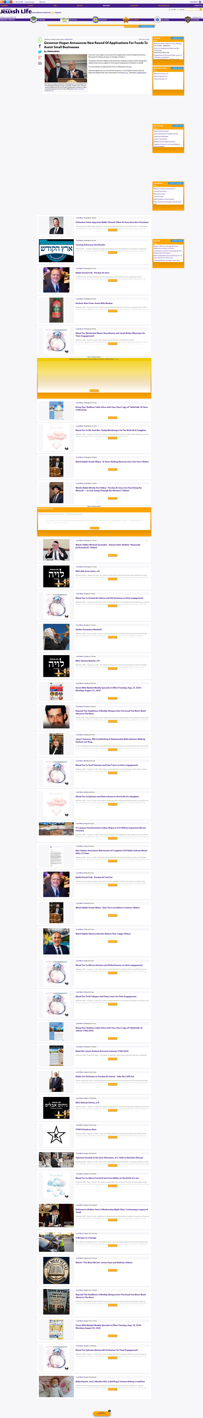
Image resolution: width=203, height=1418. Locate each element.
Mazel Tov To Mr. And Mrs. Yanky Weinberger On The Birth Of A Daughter (111, 430)
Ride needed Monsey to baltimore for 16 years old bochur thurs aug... (168, 256)
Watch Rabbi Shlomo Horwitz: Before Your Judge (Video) (103, 933)
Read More (112, 230)
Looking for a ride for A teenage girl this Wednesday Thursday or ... (168, 252)
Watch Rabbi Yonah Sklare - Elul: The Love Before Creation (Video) (108, 907)
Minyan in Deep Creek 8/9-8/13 (165, 189)
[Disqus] (94, 132)
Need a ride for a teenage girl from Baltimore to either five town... (166, 247)
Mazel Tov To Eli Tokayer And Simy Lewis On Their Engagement (106, 996)
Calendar (4, 5)
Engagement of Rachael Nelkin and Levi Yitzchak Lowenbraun (168, 56)
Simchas (80, 5)
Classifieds (134, 5)
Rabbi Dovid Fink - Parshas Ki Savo (92, 272)
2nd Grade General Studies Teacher (166, 134)
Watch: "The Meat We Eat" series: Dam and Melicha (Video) (104, 1262)
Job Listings (158, 125)
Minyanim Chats (159, 194)
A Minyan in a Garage (86, 1237)
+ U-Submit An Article (146, 26)
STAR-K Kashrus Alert (86, 1129)
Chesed (30, 5)
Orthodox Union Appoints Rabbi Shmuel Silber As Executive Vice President (112, 222)
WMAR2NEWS (69, 39)
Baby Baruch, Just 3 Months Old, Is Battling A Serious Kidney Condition (110, 1381)
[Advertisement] (94, 100)
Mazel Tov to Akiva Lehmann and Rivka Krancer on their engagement (109, 965)
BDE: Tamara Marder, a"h (88, 660)
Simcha (180, 38)
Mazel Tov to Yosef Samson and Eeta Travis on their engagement (107, 765)
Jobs (55, 5)
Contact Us (198, 5)
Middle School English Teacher (164, 142)
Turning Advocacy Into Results (90, 244)
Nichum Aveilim (163, 5)
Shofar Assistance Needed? (89, 629)
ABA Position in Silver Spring (164, 199)
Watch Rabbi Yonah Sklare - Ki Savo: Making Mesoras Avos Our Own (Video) (112, 461)
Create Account (29, 2)
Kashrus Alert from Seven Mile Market (94, 303)
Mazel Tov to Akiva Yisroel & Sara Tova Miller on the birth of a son (107, 1178)
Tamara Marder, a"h (160, 76)
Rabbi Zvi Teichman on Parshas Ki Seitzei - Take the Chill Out (105, 1076)
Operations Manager (161, 136)
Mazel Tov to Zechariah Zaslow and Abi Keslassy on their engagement (109, 598)
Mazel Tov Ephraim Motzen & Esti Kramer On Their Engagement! (107, 1350)
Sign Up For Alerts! (131, 26)
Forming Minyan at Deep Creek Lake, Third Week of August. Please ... (167, 261)
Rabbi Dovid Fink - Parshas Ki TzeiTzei (94, 877)
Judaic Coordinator (160, 139)
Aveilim (180, 68)
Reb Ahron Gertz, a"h (161, 73)
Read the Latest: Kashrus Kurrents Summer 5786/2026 (102, 1051)
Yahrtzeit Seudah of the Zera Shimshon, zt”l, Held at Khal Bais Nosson (109, 1157)
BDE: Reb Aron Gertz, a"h (88, 571)
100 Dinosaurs (159, 196)
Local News (79, 218)
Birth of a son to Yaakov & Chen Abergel (168, 43)
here (130, 67)
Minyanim (106, 5)
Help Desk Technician (161, 131)
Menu (196, 2)
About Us (42, 2)
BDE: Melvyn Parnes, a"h (87, 1102)
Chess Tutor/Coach (160, 191)
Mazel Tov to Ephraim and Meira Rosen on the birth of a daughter (107, 796)
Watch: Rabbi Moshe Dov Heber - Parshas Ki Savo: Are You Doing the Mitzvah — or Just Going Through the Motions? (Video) (109, 489)
